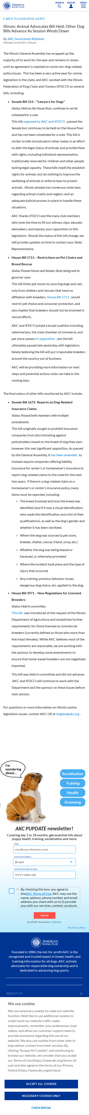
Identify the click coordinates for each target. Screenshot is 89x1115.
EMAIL (16, 844)
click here (56, 921)
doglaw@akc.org (67, 714)
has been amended (64, 455)
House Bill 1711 (58, 297)
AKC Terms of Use (38, 893)
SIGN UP (45, 915)
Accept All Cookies (41, 1084)
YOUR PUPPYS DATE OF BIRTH (26, 869)
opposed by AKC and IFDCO (44, 121)
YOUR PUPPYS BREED (22, 857)
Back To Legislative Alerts (25, 18)
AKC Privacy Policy (76, 927)
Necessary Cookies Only (41, 1095)
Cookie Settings (41, 1107)
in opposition (45, 339)
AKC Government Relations (26, 39)
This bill (17, 613)
